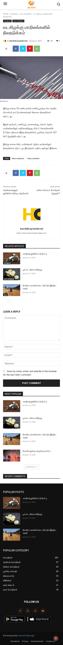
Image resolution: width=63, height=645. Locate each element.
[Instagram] (28, 611)
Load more (30, 466)
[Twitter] (23, 49)
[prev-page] (5, 301)
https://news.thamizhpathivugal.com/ (32, 233)
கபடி (5, 295)
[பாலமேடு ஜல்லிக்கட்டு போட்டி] (11, 258)
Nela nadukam (18, 158)
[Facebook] (16, 49)
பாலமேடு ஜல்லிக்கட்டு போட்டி (35, 254)
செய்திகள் (14, 14)
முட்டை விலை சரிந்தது (32, 269)
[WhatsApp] (37, 49)
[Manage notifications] (55, 638)
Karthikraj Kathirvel (18, 41)
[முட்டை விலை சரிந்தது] (11, 274)
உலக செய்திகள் (26, 14)
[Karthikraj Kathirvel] (5, 40)
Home (5, 14)
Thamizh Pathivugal (26, 635)
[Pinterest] (30, 49)
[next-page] (10, 301)
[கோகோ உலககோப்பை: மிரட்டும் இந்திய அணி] (11, 290)
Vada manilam (33, 158)
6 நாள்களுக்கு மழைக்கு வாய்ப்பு (36, 451)
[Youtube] (43, 611)
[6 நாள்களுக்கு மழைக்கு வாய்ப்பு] (11, 456)
